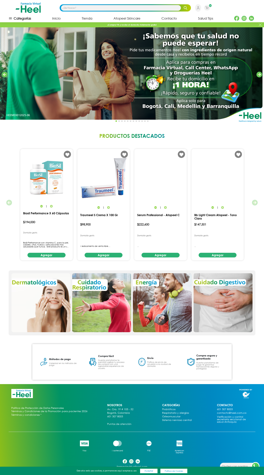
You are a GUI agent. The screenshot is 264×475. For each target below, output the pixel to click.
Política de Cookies (174, 471)
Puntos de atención (119, 424)
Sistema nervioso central (177, 420)
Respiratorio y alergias (175, 413)
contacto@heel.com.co (231, 413)
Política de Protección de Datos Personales (37, 408)
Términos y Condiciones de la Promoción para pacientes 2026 (49, 411)
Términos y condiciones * (26, 415)
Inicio (56, 18)
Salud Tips (205, 18)
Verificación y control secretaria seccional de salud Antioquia (231, 419)
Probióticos (168, 409)
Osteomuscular (171, 416)
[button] (259, 74)
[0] (207, 10)
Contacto (169, 18)
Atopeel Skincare (127, 18)
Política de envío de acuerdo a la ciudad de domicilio (159, 364)
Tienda (87, 18)
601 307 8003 (115, 416)
